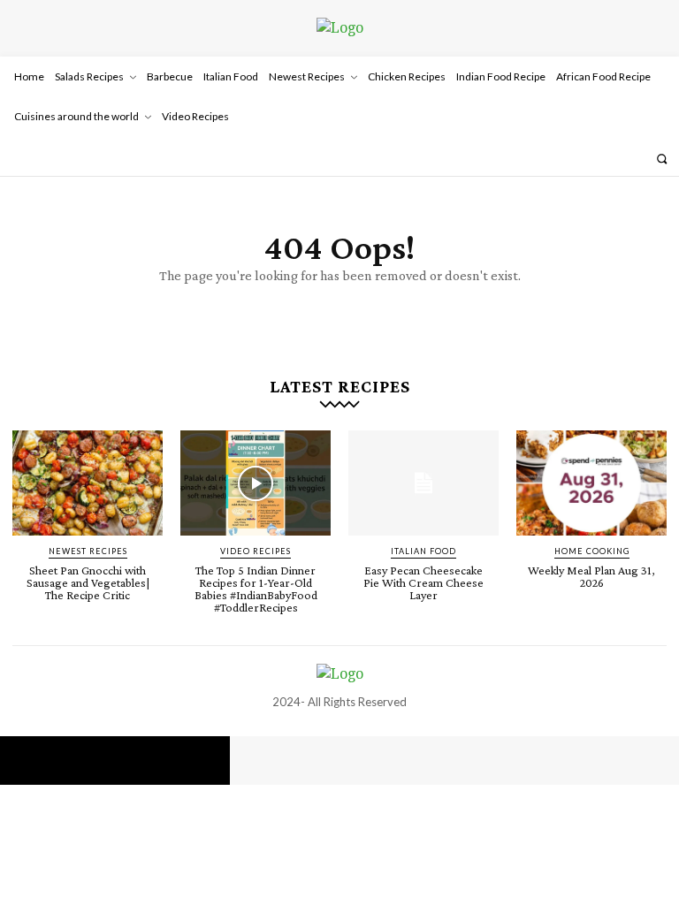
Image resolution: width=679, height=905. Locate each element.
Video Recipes (255, 551)
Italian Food (423, 551)
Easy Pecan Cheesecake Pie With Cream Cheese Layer (423, 582)
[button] (662, 158)
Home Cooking (591, 551)
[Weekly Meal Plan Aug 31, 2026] (591, 483)
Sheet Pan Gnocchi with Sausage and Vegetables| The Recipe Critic (88, 582)
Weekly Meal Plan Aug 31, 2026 (591, 576)
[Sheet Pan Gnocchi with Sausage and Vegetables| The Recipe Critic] (87, 483)
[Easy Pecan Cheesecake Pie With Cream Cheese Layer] (423, 483)
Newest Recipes (88, 551)
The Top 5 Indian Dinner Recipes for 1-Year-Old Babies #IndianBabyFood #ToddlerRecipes (256, 588)
